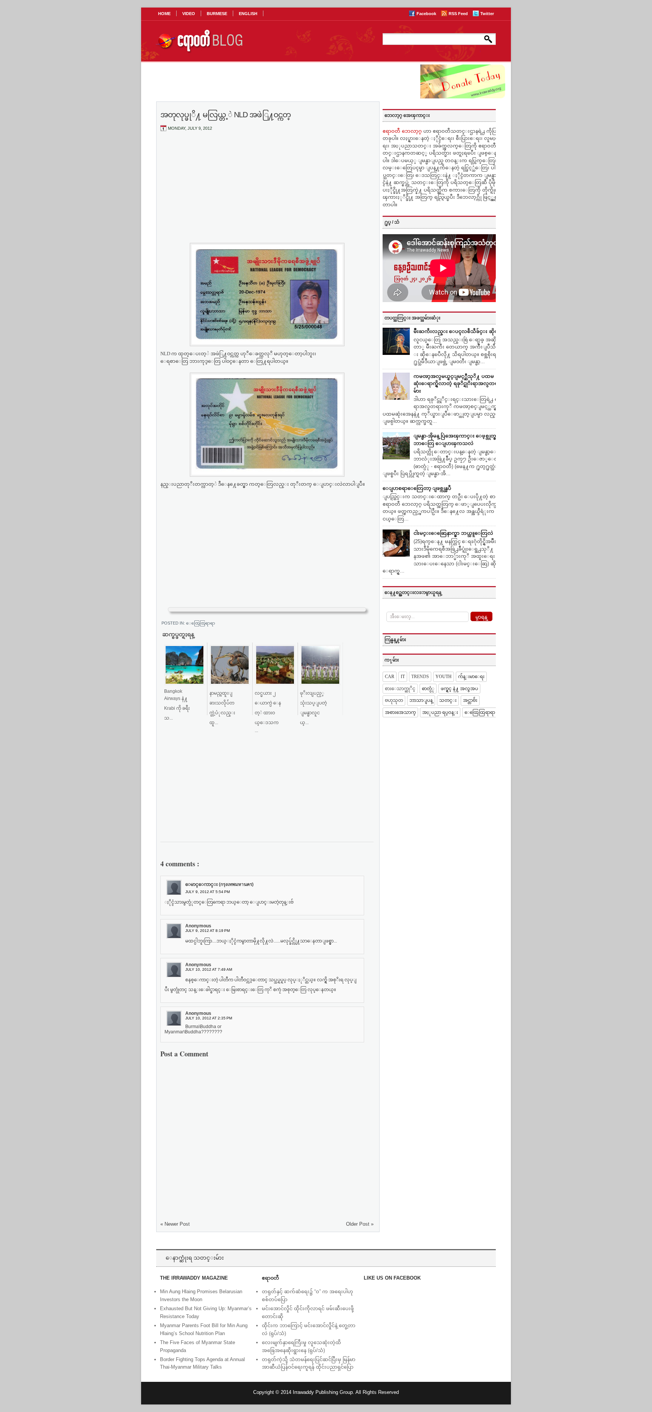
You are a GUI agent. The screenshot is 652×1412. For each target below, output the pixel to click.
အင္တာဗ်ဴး (470, 700)
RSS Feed (459, 13)
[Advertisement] (267, 193)
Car (389, 676)
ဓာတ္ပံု (428, 688)
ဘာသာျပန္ (421, 700)
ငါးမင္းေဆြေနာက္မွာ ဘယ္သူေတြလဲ (453, 533)
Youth (443, 676)
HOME (164, 13)
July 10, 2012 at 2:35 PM (208, 1018)
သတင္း (448, 700)
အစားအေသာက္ (400, 712)
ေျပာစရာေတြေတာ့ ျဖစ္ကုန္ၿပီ (417, 488)
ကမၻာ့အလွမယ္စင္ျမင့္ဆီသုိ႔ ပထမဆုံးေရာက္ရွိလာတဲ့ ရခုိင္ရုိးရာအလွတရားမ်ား (458, 383)
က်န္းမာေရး (471, 676)
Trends (420, 676)
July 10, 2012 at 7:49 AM (208, 969)
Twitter (487, 13)
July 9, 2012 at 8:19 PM (207, 931)
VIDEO (188, 13)
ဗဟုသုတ (394, 700)
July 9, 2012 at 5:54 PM (207, 892)
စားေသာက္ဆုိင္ (400, 688)
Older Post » (360, 1224)
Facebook (427, 13)
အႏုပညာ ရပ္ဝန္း (440, 712)
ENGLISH (248, 13)
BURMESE (217, 13)
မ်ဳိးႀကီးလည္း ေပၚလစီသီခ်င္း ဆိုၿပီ (457, 331)
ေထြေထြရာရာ (200, 623)
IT (403, 676)
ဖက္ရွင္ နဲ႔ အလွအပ (459, 688)
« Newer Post (175, 1224)
